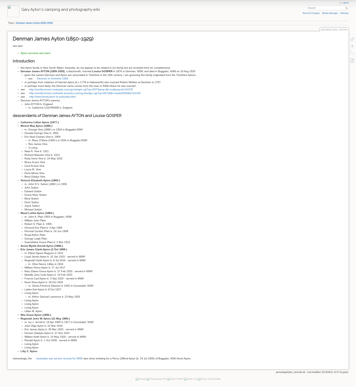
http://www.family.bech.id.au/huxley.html (52, 96)
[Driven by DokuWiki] (209, 379)
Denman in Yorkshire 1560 (52, 78)
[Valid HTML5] (175, 379)
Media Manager (330, 13)
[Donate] (141, 379)
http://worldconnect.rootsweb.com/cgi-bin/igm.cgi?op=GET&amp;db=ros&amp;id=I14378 (81, 89)
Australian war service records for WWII (59, 358)
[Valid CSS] (190, 379)
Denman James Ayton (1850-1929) (34, 23)
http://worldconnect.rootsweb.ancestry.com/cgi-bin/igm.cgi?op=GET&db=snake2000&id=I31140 (85, 93)
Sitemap (344, 13)
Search (347, 8)
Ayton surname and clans (35, 53)
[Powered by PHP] (156, 379)
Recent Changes (311, 13)
